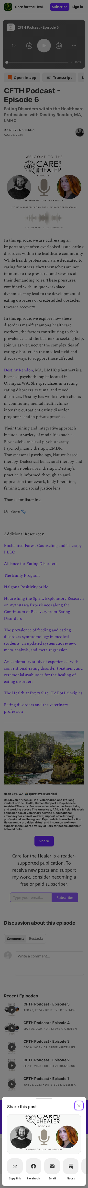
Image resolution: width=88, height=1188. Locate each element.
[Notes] (70, 1166)
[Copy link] (15, 1166)
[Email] (52, 1166)
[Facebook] (33, 1166)
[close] (79, 1106)
